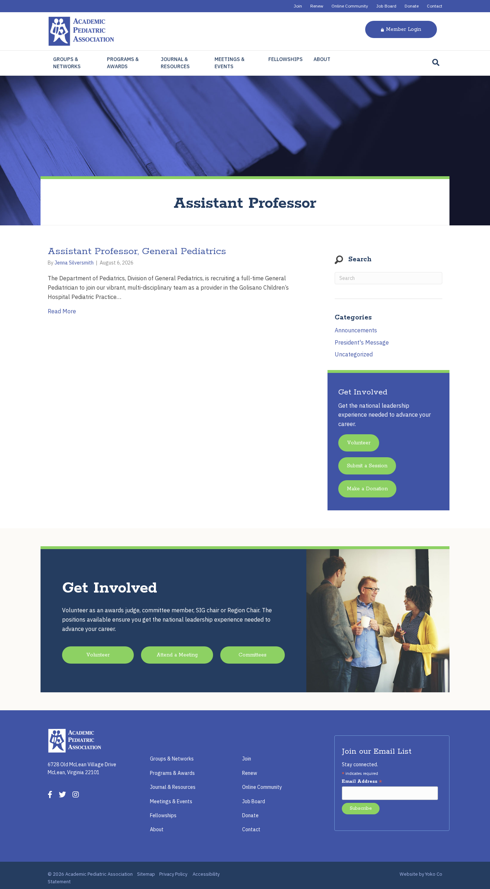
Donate (412, 6)
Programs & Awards (123, 63)
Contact (434, 6)
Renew (316, 6)
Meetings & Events (230, 63)
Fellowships (285, 59)
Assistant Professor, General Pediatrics (137, 251)
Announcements (356, 330)
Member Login (403, 29)
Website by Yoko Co (421, 874)
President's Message (362, 342)
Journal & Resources (175, 63)
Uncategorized (354, 354)
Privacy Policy (173, 874)
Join (298, 6)
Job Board (386, 6)
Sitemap (146, 874)
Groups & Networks (67, 63)
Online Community (349, 6)
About (322, 59)
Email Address (362, 781)
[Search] (435, 62)
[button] (358, 442)
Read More (62, 311)
